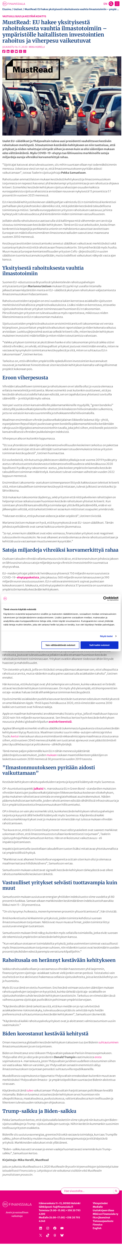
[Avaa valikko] (117, 3)
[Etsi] (116, 1191)
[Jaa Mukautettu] (20, 51)
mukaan (52, 755)
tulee (29, 1090)
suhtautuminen (108, 1042)
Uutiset (18, 9)
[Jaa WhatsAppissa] (24, 51)
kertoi (15, 736)
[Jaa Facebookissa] (3, 51)
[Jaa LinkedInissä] (8, 51)
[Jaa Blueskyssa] (16, 51)
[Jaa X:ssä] (12, 51)
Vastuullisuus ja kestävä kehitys (24, 16)
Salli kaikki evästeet (99, 645)
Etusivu (6, 9)
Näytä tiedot (106, 636)
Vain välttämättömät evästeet (60, 645)
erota (98, 1057)
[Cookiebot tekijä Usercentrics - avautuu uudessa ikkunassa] (105, 598)
